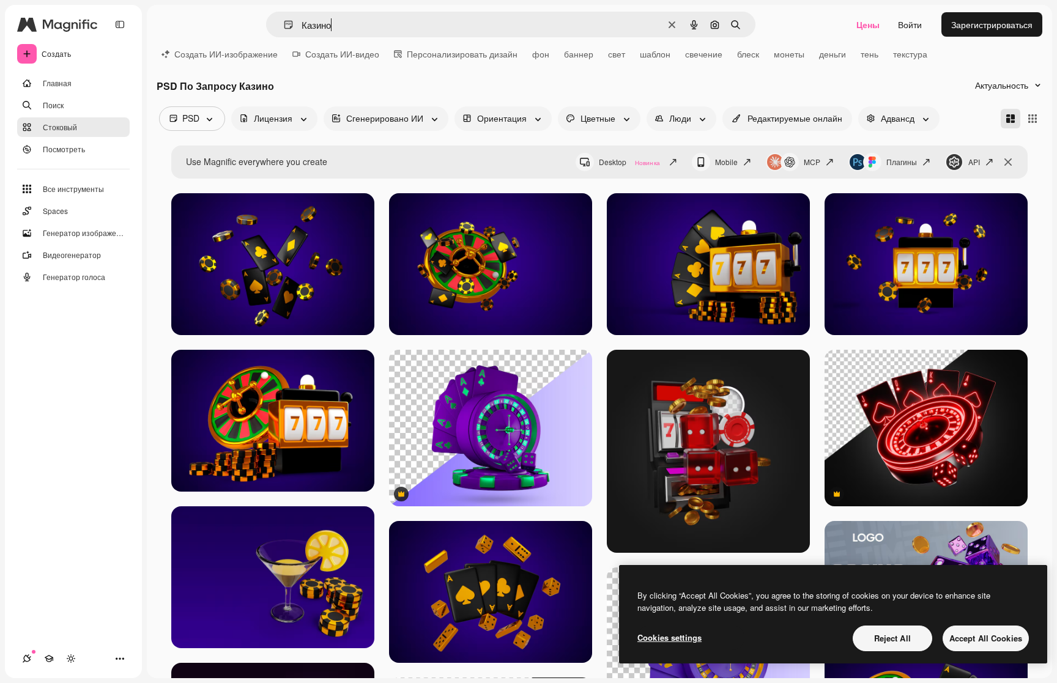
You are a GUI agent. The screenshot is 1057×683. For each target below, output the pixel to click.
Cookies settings (669, 637)
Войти (910, 24)
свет (616, 54)
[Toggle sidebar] (120, 24)
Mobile (726, 162)
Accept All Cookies (985, 638)
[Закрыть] (1008, 162)
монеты (789, 54)
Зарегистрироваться (992, 24)
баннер (578, 54)
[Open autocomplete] (283, 24)
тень (869, 54)
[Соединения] (27, 658)
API (974, 162)
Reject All (892, 638)
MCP (812, 162)
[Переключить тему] (71, 658)
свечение (703, 54)
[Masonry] (1010, 118)
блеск (748, 54)
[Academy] (49, 658)
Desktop (629, 162)
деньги (832, 54)
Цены (868, 24)
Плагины (901, 162)
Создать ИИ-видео (342, 54)
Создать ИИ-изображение (226, 54)
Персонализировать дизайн (462, 54)
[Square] (1032, 118)
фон (540, 54)
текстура (910, 54)
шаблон (655, 54)
